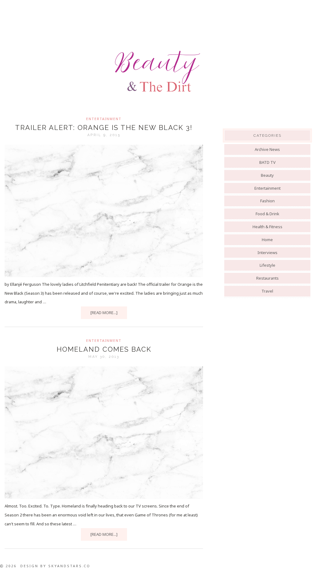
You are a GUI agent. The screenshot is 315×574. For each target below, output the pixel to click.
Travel (267, 291)
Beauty (267, 175)
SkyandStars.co (69, 566)
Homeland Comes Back (104, 349)
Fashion (267, 201)
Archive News (267, 149)
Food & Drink (267, 213)
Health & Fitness (267, 226)
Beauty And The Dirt (157, 71)
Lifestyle (267, 265)
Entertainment (104, 118)
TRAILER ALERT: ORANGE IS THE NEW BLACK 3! (104, 127)
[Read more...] (104, 312)
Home (267, 239)
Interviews (267, 252)
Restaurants (267, 278)
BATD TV (267, 162)
